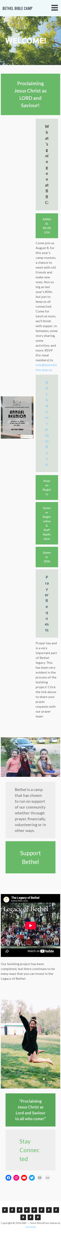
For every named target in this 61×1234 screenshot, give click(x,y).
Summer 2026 (47, 557)
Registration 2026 (30, 1217)
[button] (56, 8)
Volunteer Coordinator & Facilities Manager (41, 1210)
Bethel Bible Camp (17, 8)
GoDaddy (30, 1226)
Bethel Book (27, 1210)
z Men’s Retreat (34, 1210)
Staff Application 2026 (38, 1217)
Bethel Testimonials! (12, 1210)
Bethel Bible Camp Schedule (23, 1217)
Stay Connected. (5, 1210)
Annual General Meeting (19, 1210)
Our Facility (49, 1210)
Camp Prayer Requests (56, 1210)
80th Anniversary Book (47, 423)
